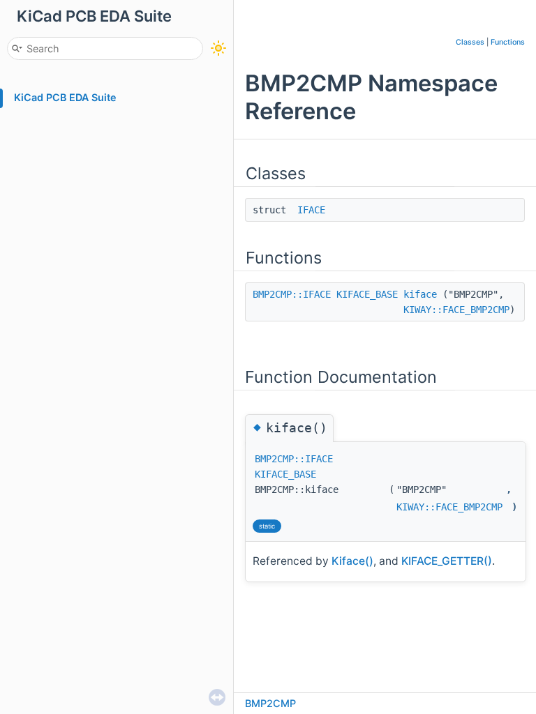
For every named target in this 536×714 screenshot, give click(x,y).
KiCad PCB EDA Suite (65, 97)
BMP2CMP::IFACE (292, 294)
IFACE (311, 209)
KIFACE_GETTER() (446, 561)
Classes (470, 42)
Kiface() (352, 561)
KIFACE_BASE (367, 294)
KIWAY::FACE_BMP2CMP (456, 309)
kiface (420, 294)
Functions (508, 42)
